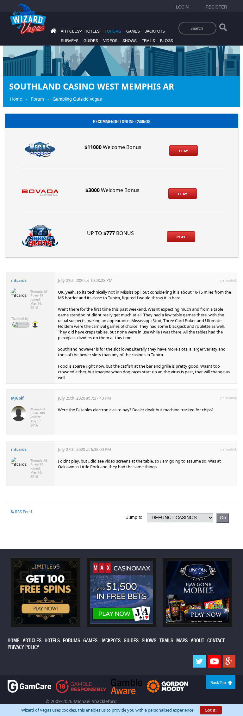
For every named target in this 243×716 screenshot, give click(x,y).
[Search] (223, 28)
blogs (166, 41)
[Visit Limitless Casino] (45, 592)
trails (148, 41)
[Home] (52, 32)
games (133, 31)
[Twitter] (199, 661)
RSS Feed (23, 511)
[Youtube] (214, 661)
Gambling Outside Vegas (77, 99)
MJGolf (17, 398)
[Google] (229, 661)
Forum (37, 99)
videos (110, 41)
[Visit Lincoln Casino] (197, 592)
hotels (92, 31)
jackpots (155, 31)
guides (91, 41)
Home (16, 99)
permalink (228, 280)
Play (183, 151)
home (14, 641)
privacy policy (23, 647)
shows (129, 41)
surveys (69, 41)
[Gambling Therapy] (167, 686)
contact (216, 641)
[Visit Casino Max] (121, 592)
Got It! (211, 710)
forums (113, 31)
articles (32, 641)
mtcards (19, 280)
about (197, 641)
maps (182, 641)
